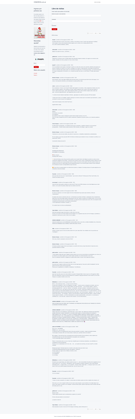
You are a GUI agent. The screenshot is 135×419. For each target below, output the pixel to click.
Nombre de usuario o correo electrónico (58, 13)
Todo (100, 33)
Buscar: (35, 63)
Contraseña (54, 19)
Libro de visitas (97, 2)
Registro (35, 75)
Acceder (35, 73)
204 (95, 33)
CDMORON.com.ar (40, 2)
